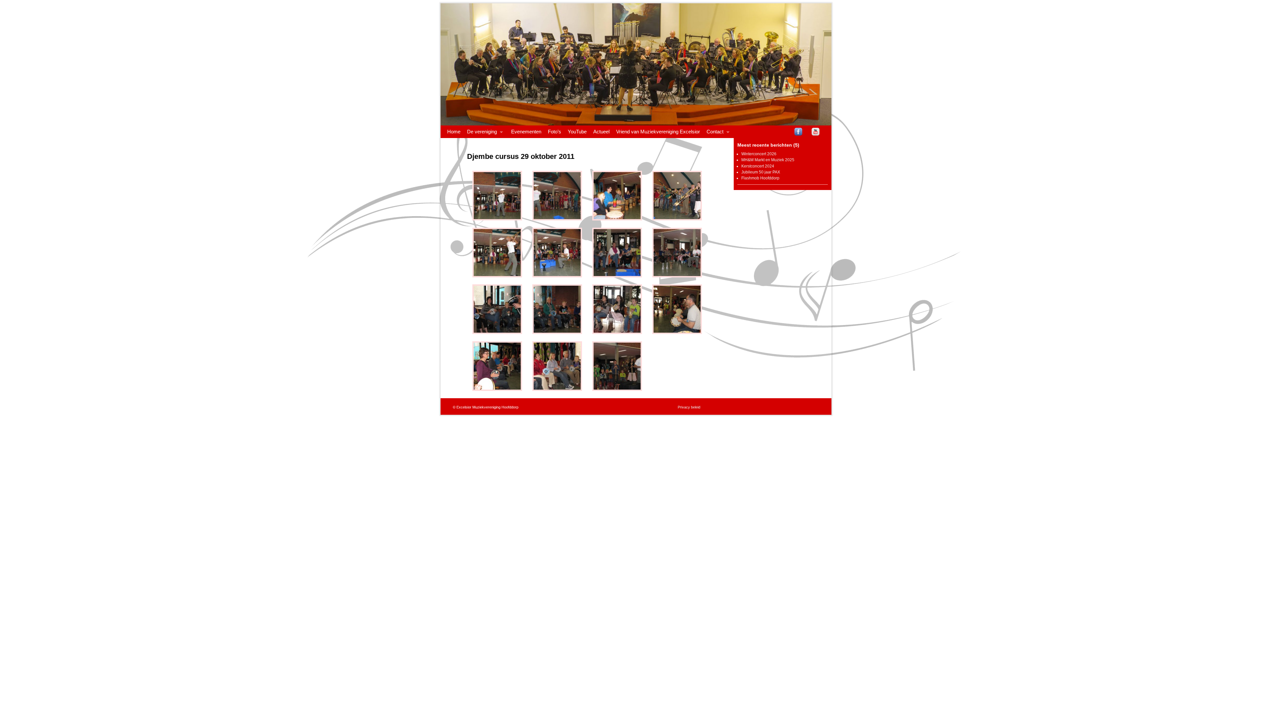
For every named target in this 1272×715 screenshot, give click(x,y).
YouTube (577, 131)
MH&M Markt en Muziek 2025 (767, 160)
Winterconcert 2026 (758, 154)
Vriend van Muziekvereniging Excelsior (658, 131)
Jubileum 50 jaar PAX (760, 172)
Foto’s (554, 131)
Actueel (601, 131)
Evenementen (526, 131)
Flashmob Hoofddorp (760, 178)
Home (453, 131)
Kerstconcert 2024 (757, 166)
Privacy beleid (689, 407)
